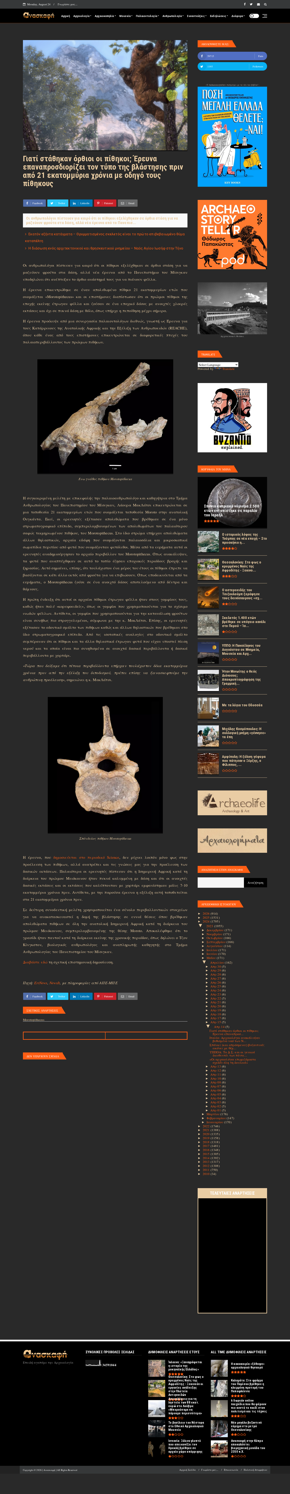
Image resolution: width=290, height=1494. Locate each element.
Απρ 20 (216, 1006)
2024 (207, 921)
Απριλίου (217, 962)
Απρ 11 (216, 1074)
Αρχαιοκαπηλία (104, 16)
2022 (207, 1126)
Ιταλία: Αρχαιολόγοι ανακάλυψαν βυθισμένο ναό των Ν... (235, 1039)
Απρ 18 (216, 1014)
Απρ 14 (219, 1026)
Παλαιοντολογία (146, 16)
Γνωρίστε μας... (67, 4)
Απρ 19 (216, 1010)
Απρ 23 (216, 994)
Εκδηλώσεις (218, 16)
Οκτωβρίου (215, 938)
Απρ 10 (216, 1078)
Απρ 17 (216, 1018)
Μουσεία (125, 16)
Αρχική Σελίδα (187, 1470)
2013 (207, 1162)
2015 (207, 1154)
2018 (207, 1142)
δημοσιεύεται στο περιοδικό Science (86, 857)
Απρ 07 (216, 1086)
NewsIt (54, 982)
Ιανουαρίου (215, 1122)
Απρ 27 (216, 978)
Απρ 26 (216, 982)
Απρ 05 (216, 1094)
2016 (207, 1150)
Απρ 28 (216, 974)
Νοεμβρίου (215, 934)
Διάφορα (237, 16)
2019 (207, 1138)
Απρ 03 (216, 1102)
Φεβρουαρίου (217, 1118)
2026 (207, 913)
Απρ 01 (216, 1110)
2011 (207, 1170)
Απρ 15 (216, 1022)
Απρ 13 (216, 1066)
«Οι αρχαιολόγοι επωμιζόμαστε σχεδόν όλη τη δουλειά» (233, 1061)
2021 (207, 1130)
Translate (228, 369)
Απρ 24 (216, 990)
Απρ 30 (216, 966)
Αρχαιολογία (81, 16)
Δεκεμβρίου (216, 930)
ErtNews (40, 982)
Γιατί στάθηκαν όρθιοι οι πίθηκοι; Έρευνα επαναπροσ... (234, 1032)
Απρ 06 (216, 1090)
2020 (207, 1134)
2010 (207, 1174)
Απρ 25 (216, 986)
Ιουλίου (213, 950)
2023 (210, 926)
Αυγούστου (215, 946)
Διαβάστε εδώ (35, 961)
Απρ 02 (216, 1106)
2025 (207, 917)
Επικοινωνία (231, 1470)
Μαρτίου (214, 1114)
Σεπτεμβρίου (217, 942)
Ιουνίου (212, 954)
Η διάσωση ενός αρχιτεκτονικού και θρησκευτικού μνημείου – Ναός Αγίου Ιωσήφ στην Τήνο (105, 248)
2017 (207, 1146)
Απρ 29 (216, 970)
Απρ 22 (216, 998)
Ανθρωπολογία (172, 16)
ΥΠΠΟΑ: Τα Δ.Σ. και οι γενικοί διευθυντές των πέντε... (232, 1053)
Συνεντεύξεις (195, 16)
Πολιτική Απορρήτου (255, 1470)
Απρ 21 (216, 1002)
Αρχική (65, 16)
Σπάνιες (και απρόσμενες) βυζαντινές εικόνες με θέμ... (237, 1046)
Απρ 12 (216, 1070)
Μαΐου (212, 958)
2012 (207, 1166)
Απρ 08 (216, 1082)
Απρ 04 (216, 1098)
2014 (207, 1158)
